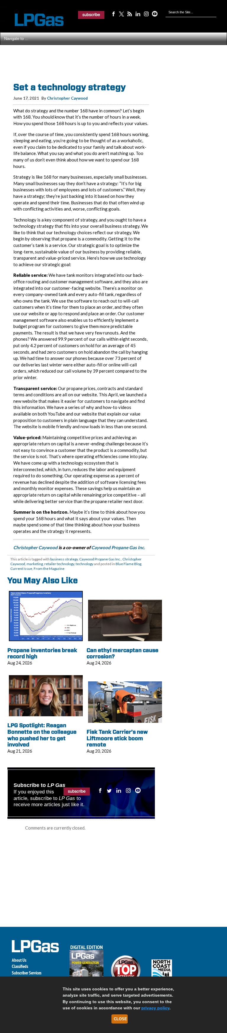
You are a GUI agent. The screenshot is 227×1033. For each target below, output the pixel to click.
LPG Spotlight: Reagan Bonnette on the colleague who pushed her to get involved (42, 735)
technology (84, 564)
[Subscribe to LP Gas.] (91, 15)
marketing (35, 564)
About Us (19, 960)
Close (120, 1019)
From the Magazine (49, 568)
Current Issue (21, 568)
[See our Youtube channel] (154, 13)
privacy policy (155, 1007)
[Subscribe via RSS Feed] (130, 13)
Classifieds (20, 966)
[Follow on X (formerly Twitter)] (121, 13)
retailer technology (59, 564)
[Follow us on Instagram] (146, 13)
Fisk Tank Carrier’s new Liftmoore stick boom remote (117, 738)
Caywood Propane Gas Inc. (118, 547)
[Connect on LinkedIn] (138, 13)
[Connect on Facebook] (113, 13)
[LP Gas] (34, 20)
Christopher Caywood (67, 98)
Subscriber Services (26, 973)
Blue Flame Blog (128, 564)
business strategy (64, 559)
